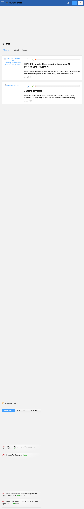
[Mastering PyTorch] (12, 85)
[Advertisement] (42, 23)
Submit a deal (74, 3)
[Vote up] (32, 59)
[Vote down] (28, 59)
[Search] (68, 3)
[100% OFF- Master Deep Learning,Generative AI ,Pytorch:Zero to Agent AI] (12, 59)
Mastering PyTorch (33, 91)
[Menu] (2, 3)
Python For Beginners (14, 455)
